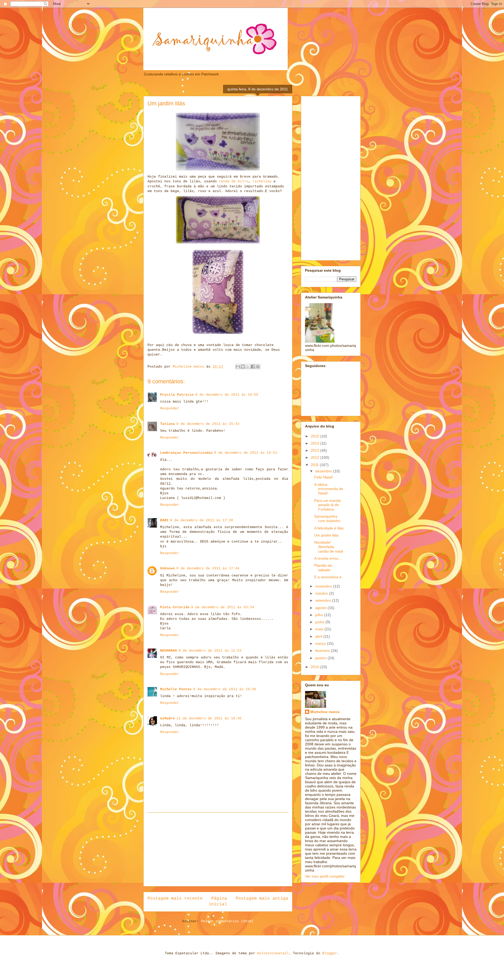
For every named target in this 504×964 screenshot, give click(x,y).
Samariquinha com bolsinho (327, 518)
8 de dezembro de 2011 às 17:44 (207, 568)
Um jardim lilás (326, 535)
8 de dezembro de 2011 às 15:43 (207, 424)
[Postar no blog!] (242, 366)
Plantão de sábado (323, 567)
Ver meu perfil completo (324, 876)
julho (319, 615)
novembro (324, 586)
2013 (315, 450)
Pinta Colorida (175, 607)
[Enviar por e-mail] (237, 366)
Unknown (167, 568)
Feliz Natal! (323, 477)
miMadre (167, 718)
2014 (315, 443)
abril (319, 636)
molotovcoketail (273, 953)
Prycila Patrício (177, 395)
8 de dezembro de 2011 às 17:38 (201, 520)
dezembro (324, 471)
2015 (315, 436)
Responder (169, 408)
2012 (315, 457)
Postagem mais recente (175, 898)
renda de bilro (233, 181)
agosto (321, 608)
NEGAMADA (168, 651)
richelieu (262, 181)
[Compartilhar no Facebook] (252, 366)
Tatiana (167, 424)
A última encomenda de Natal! (328, 489)
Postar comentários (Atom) (227, 921)
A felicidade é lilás (329, 528)
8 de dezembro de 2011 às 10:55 (226, 395)
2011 (315, 465)
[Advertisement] (217, 849)
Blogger (329, 953)
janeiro (321, 658)
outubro (322, 593)
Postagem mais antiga (262, 898)
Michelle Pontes (176, 689)
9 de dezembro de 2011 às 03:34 (222, 607)
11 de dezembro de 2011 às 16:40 (209, 718)
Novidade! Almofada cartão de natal (328, 546)
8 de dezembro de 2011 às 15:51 (245, 453)
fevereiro (323, 650)
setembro (323, 600)
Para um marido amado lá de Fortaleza (327, 505)
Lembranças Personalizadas (186, 453)
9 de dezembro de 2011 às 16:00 (224, 689)
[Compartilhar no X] (247, 366)
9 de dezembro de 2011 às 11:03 (210, 651)
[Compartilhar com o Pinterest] (257, 366)
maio (319, 629)
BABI (164, 520)
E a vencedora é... (329, 577)
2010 (315, 667)
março (321, 643)
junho (320, 622)
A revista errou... (328, 558)
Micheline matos (325, 712)
